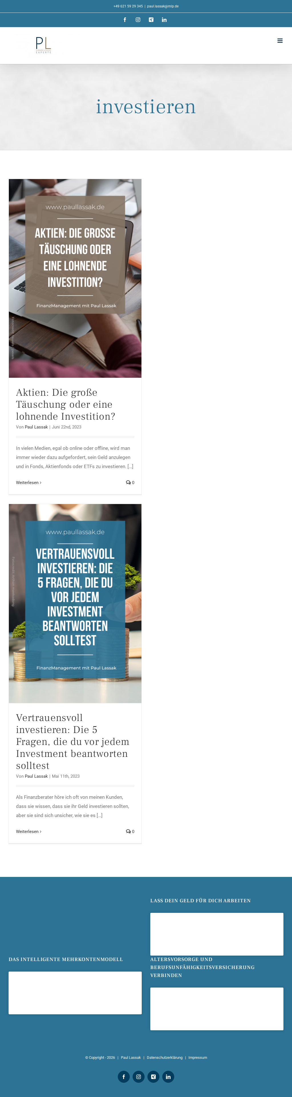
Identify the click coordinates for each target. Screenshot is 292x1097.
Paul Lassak (36, 427)
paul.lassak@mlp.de (163, 6)
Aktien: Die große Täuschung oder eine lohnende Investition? (65, 404)
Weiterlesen (27, 482)
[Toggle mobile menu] (280, 41)
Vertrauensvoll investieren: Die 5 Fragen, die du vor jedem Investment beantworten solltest (73, 741)
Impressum (197, 1057)
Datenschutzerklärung (164, 1057)
